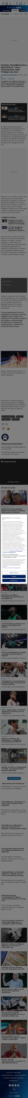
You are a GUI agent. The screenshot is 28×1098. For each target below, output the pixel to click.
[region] (14, 549)
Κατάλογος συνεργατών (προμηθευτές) (11, 567)
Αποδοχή (14, 576)
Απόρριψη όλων (14, 580)
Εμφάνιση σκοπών (14, 572)
